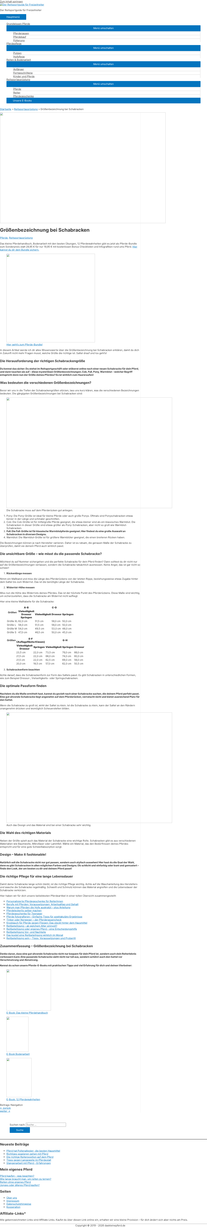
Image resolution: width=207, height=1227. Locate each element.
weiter (5, 1111)
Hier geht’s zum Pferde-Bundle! (24, 344)
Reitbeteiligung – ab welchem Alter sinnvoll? (31, 925)
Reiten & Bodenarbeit (18, 59)
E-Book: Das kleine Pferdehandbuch (27, 1012)
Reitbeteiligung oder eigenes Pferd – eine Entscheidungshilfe (41, 928)
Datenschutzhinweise (18, 1203)
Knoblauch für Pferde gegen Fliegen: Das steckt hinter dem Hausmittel (46, 922)
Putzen (17, 53)
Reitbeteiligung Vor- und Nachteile (26, 932)
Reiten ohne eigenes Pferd (15, 1182)
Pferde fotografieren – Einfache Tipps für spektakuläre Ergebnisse (44, 916)
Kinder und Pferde (24, 76)
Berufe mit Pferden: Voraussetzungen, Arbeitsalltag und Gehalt (42, 904)
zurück (5, 1108)
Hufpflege (19, 56)
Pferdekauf (19, 36)
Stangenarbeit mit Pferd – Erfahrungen (28, 1163)
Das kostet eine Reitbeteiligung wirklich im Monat (34, 935)
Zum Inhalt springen (11, 1)
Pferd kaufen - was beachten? (17, 1175)
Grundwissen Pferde (18, 23)
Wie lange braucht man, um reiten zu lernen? (25, 1178)
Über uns (11, 1197)
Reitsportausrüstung (18, 79)
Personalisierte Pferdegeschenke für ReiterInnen (34, 901)
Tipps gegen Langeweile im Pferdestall (28, 1160)
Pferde (17, 89)
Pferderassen (21, 33)
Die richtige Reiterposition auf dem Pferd (29, 1156)
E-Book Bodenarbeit (18, 1054)
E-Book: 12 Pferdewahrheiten (23, 1099)
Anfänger (18, 69)
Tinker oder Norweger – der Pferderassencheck (33, 919)
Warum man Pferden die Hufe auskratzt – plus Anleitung (38, 907)
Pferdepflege (14, 43)
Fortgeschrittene (23, 72)
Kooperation (13, 1207)
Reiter (16, 92)
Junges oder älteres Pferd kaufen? (20, 1185)
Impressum (12, 1200)
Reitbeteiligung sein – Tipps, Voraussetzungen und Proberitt (41, 938)
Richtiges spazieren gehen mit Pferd (27, 1153)
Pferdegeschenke (23, 96)
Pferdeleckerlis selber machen (24, 910)
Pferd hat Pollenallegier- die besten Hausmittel (33, 1150)
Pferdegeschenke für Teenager (24, 913)
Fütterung (19, 40)
